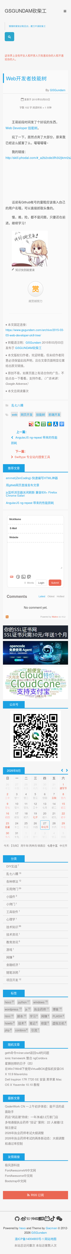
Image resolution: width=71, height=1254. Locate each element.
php (8, 1030)
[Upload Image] (23, 576)
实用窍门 (13, 889)
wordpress (13, 1009)
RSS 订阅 (37, 1195)
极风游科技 (12, 1165)
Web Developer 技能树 (21, 128)
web (14, 414)
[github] (17, 1218)
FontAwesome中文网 (19, 1175)
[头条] (41, 1218)
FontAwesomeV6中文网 (20, 1170)
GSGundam (57, 90)
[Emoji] (18, 576)
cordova (21, 1030)
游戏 (10, 949)
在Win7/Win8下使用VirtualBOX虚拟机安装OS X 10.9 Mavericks (34, 1071)
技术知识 (13, 926)
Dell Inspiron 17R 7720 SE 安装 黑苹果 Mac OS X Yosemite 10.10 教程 (33, 1082)
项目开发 (13, 980)
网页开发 (27, 414)
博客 (57, 1009)
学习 (33, 1016)
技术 (22, 1023)
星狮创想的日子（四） (20, 1063)
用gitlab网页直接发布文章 (22, 485)
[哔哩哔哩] (47, 1218)
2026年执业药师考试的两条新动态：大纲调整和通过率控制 (34, 1140)
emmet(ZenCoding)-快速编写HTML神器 (32, 478)
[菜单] (64, 11)
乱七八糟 (17, 405)
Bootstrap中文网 (15, 1181)
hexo (9, 1002)
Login (41, 582)
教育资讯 (13, 942)
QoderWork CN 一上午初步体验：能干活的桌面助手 (34, 1109)
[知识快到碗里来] (30, 247)
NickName (15, 519)
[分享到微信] (37, 424)
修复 (45, 1023)
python (24, 1002)
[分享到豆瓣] (43, 424)
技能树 (40, 414)
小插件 (11, 896)
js (27, 1009)
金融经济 (13, 964)
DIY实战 (12, 866)
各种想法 (13, 881)
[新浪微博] (23, 1218)
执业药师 (41, 1009)
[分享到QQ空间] (49, 424)
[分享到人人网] (55, 424)
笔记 (33, 1023)
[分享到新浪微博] (31, 424)
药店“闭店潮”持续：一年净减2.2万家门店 (31, 1117)
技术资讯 (13, 934)
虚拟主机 (59, 1023)
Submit (55, 582)
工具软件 (13, 911)
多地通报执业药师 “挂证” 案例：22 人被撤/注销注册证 (34, 1125)
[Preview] (29, 576)
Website (13, 537)
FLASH (58, 1016)
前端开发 (54, 414)
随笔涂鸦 (13, 972)
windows (40, 1002)
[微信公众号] (59, 1218)
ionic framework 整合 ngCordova (26, 1058)
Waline (55, 616)
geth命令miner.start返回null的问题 (27, 1053)
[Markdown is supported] (12, 576)
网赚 (10, 957)
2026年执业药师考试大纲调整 (24, 1133)
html (9, 1016)
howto (9, 1023)
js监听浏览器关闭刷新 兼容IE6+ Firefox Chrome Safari (31, 494)
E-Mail (13, 528)
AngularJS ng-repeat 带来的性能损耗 (30, 503)
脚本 (21, 1016)
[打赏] (35, 289)
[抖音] (52, 1218)
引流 (35, 1030)
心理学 (11, 919)
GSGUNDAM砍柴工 (26, 10)
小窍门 (11, 904)
